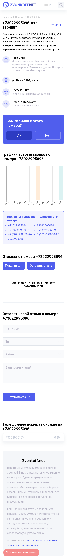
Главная (7, 17)
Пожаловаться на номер (21, 552)
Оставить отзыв (41, 265)
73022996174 (30, 437)
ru (50, 5)
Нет (48, 135)
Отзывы (55, 25)
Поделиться (13, 265)
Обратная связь (30, 545)
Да (19, 135)
